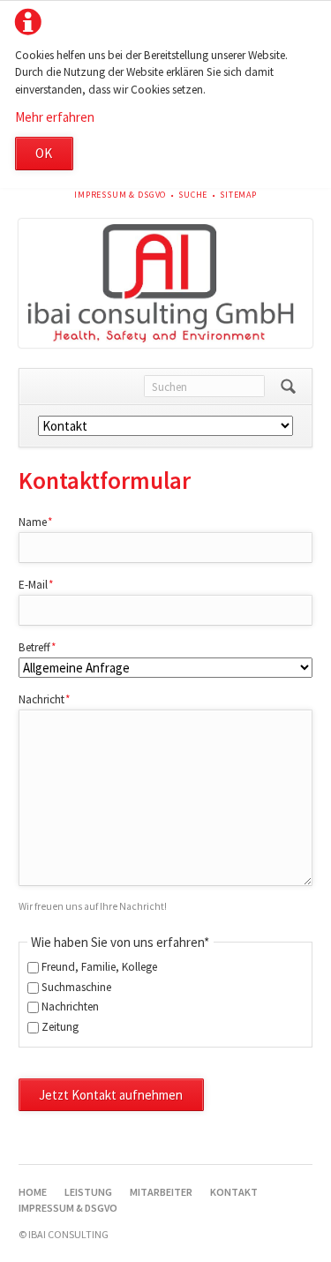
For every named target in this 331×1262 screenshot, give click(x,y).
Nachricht (45, 699)
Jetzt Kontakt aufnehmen (111, 1094)
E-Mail (43, 584)
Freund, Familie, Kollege (99, 966)
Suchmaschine (76, 987)
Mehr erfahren (54, 117)
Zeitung (60, 1026)
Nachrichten (70, 1006)
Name (43, 522)
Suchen (288, 386)
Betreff (43, 647)
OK (43, 153)
